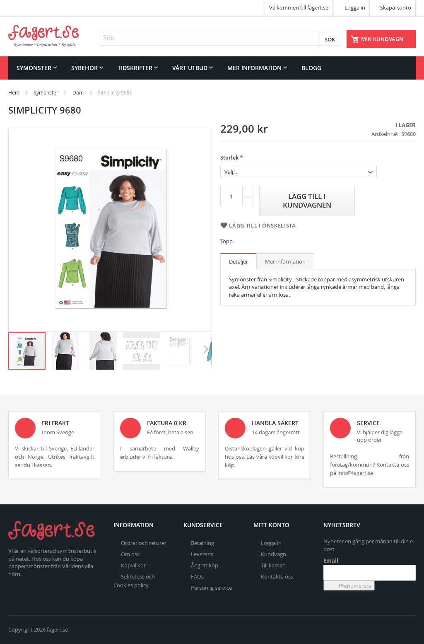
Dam (78, 92)
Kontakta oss (277, 576)
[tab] (238, 261)
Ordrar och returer (143, 543)
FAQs (197, 576)
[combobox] (220, 38)
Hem (13, 92)
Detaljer (238, 261)
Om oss (130, 554)
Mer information (285, 261)
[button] (65, 351)
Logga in (354, 7)
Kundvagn (273, 554)
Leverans (202, 554)
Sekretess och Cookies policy (134, 581)
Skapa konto (395, 7)
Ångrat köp (204, 565)
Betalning (202, 543)
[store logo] (43, 36)
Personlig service (211, 587)
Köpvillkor (133, 565)
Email (330, 560)
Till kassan (273, 565)
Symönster (46, 92)
